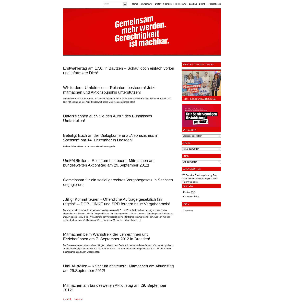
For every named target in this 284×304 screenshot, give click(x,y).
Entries (189, 192)
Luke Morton (198, 178)
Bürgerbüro (146, 4)
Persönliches (214, 4)
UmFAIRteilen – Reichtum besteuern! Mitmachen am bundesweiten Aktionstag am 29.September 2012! (108, 162)
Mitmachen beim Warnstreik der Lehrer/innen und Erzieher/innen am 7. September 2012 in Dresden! (106, 236)
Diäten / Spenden (163, 4)
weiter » (78, 299)
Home (135, 4)
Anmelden (188, 210)
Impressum (179, 4)
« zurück (67, 299)
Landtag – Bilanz (196, 4)
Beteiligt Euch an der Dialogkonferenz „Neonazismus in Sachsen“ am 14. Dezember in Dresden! (110, 137)
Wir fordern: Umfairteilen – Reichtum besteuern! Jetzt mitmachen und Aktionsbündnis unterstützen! (109, 89)
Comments (191, 196)
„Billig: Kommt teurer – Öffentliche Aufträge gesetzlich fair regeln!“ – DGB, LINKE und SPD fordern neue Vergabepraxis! (116, 201)
